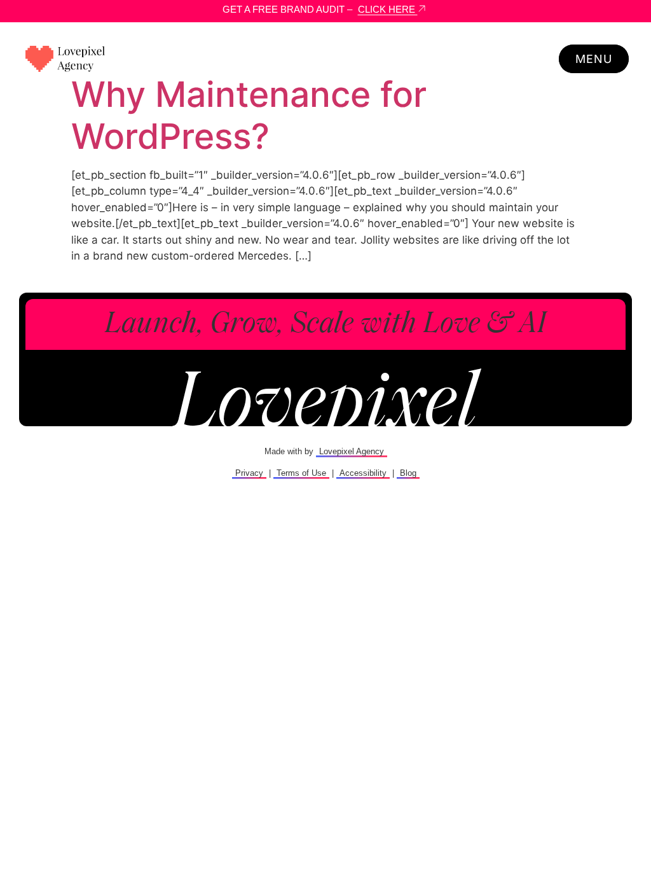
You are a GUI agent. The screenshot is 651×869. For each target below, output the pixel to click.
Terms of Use (301, 473)
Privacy (249, 473)
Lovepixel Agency (351, 451)
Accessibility (363, 473)
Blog (408, 473)
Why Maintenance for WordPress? (249, 115)
